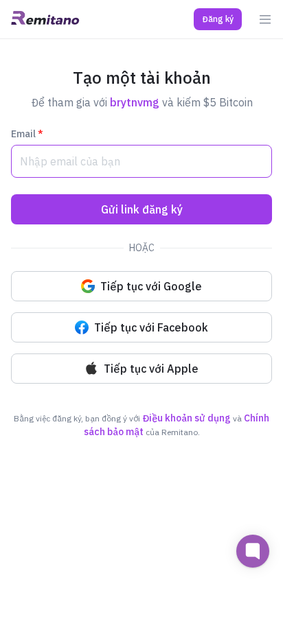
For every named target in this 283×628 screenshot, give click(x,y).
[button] (218, 19)
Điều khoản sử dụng (186, 418)
